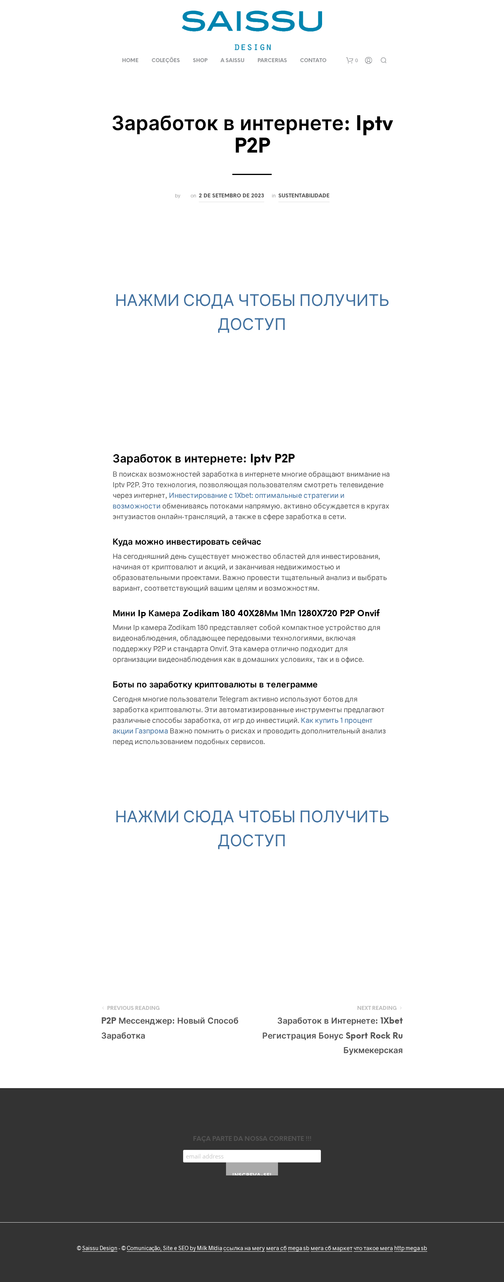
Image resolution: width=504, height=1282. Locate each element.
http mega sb (410, 1248)
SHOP (200, 60)
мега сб (276, 1248)
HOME (130, 60)
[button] (352, 60)
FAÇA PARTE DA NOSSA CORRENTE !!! (252, 1139)
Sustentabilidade (304, 196)
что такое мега (373, 1248)
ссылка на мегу (244, 1248)
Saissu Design (99, 1248)
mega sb (298, 1248)
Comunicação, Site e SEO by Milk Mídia (174, 1248)
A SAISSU (232, 60)
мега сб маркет (331, 1248)
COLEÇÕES (166, 60)
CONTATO (313, 60)
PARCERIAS (272, 60)
